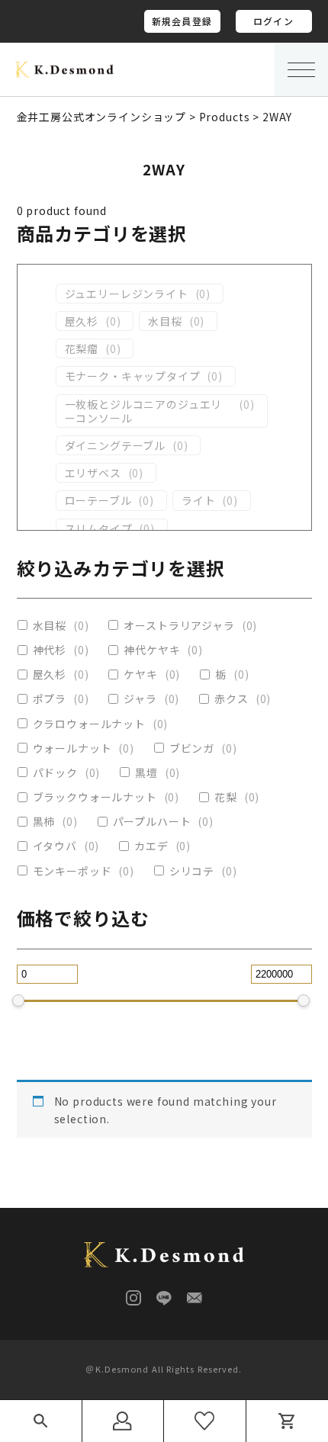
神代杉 (50, 650)
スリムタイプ (99, 528)
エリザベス (93, 473)
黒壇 (146, 772)
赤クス (231, 698)
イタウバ (55, 846)
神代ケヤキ (152, 650)
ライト (199, 500)
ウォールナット (72, 748)
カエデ (151, 846)
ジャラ (140, 698)
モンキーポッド (72, 871)
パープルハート (152, 821)
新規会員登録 (182, 20)
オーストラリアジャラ (179, 625)
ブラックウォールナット (95, 797)
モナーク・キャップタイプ (133, 376)
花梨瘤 (82, 348)
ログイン (273, 20)
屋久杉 (82, 321)
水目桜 (165, 321)
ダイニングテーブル (115, 445)
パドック (55, 772)
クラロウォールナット (89, 724)
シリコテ (191, 871)
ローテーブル (98, 500)
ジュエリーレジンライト (126, 293)
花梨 (225, 797)
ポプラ (50, 698)
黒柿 (44, 821)
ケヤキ (141, 674)
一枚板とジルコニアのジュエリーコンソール (144, 411)
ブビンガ (191, 748)
